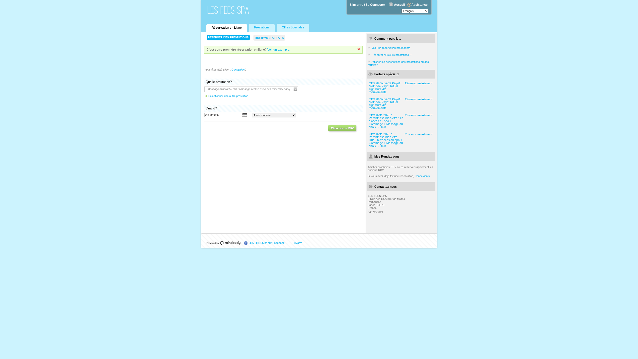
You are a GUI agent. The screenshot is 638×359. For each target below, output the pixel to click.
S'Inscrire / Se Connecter (367, 4)
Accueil (399, 4)
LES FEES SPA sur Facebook (267, 242)
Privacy (297, 242)
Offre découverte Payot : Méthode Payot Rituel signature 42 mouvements (385, 88)
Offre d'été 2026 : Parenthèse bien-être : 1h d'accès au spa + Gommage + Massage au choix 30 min (386, 121)
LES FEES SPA (228, 10)
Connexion (238, 69)
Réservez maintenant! (419, 83)
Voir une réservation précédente (391, 47)
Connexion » (422, 176)
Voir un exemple (278, 49)
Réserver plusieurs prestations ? (391, 54)
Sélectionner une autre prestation (228, 95)
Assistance (419, 4)
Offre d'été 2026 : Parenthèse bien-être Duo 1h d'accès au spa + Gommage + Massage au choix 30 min (386, 140)
